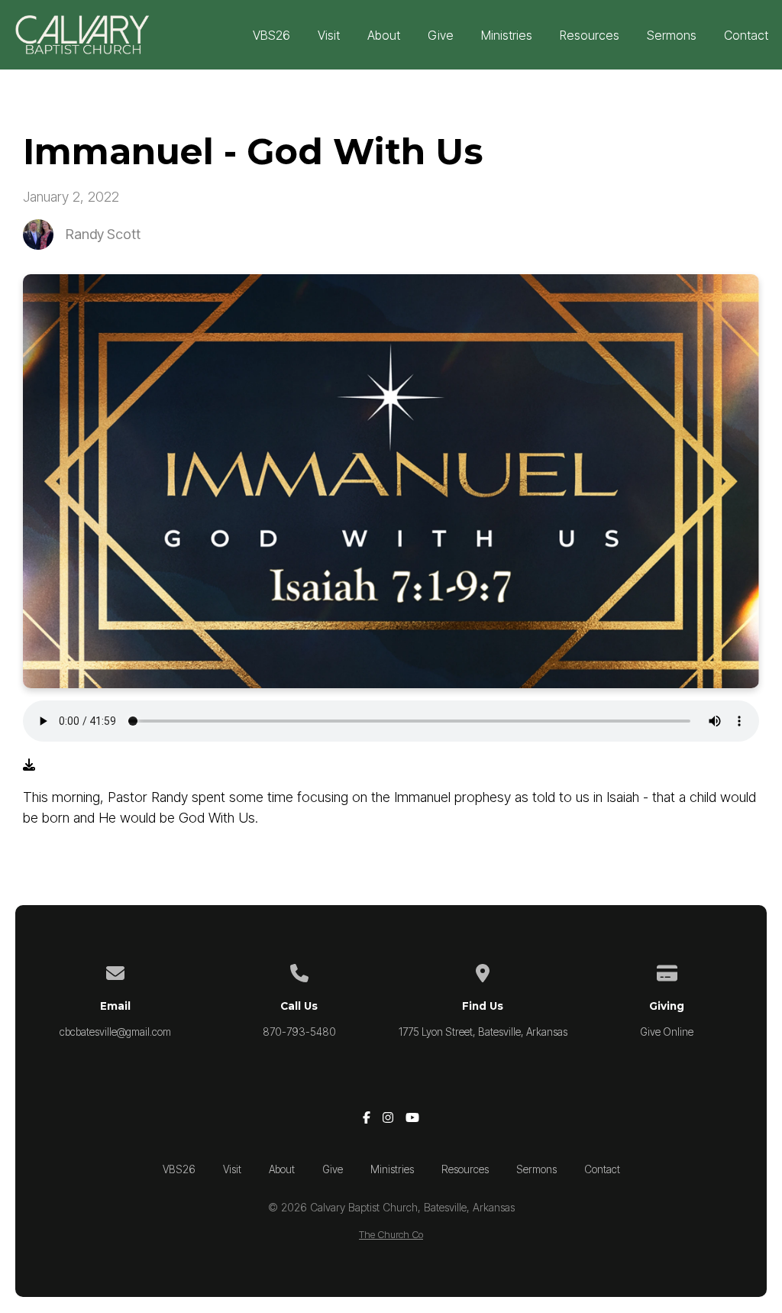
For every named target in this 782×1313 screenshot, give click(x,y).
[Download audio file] (29, 764)
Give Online (666, 1032)
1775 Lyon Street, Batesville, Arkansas (483, 1032)
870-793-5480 (299, 1032)
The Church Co (391, 1234)
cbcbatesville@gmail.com (115, 1032)
